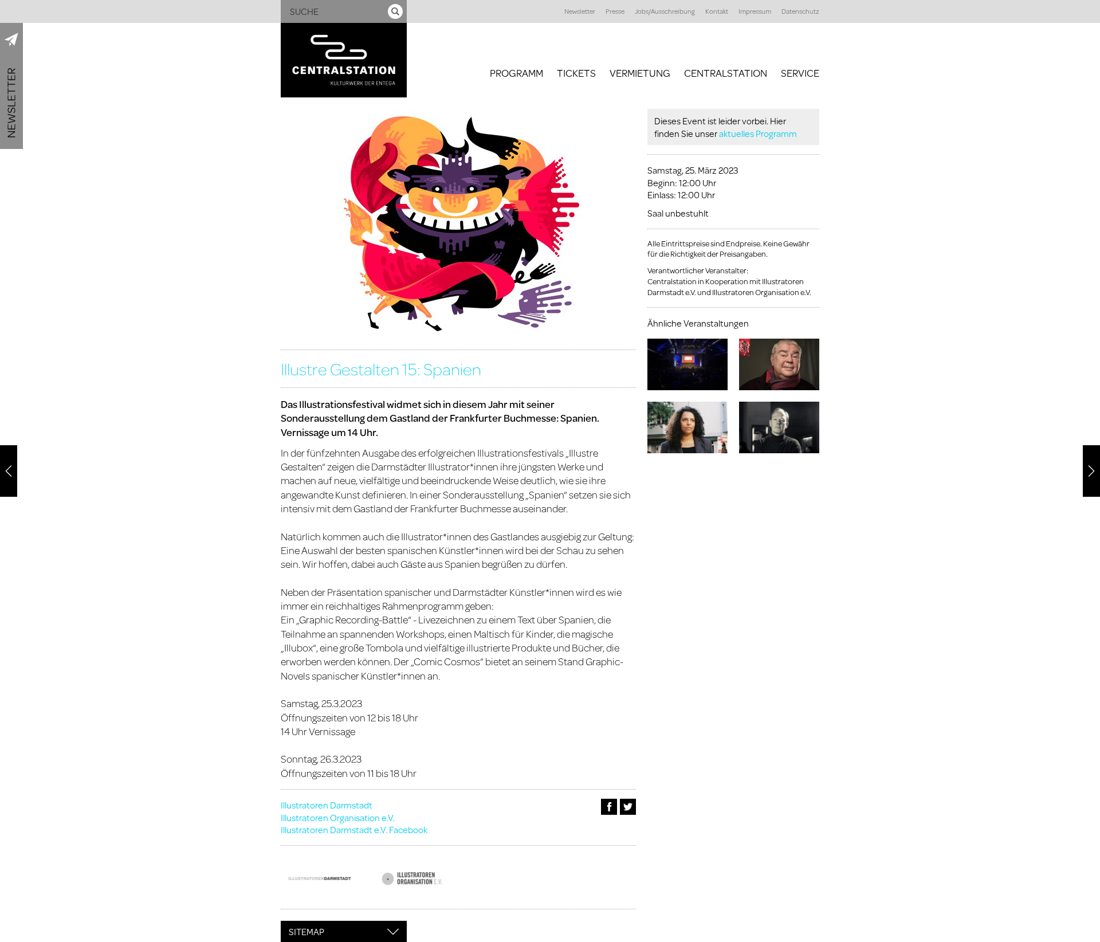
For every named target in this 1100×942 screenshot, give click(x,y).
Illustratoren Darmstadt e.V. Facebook (354, 829)
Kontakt (716, 11)
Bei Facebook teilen (609, 807)
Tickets (576, 72)
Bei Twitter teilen (628, 807)
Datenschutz (800, 11)
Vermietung (640, 72)
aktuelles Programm (758, 133)
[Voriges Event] (8, 471)
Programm (516, 72)
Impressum (754, 11)
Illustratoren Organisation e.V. (338, 817)
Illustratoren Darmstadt (326, 804)
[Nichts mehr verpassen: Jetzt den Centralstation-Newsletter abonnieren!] (11, 86)
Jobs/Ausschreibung (665, 11)
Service (800, 72)
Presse (615, 11)
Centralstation (725, 72)
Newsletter (579, 11)
